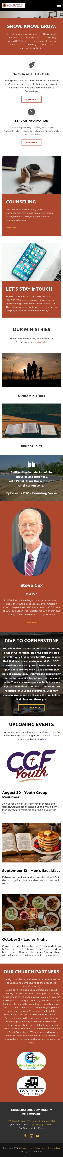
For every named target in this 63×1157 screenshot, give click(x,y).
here (50, 735)
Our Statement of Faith (31, 1128)
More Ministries (38, 342)
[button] (59, 5)
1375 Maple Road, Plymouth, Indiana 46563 (31, 1121)
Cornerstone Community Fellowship (40, 1148)
